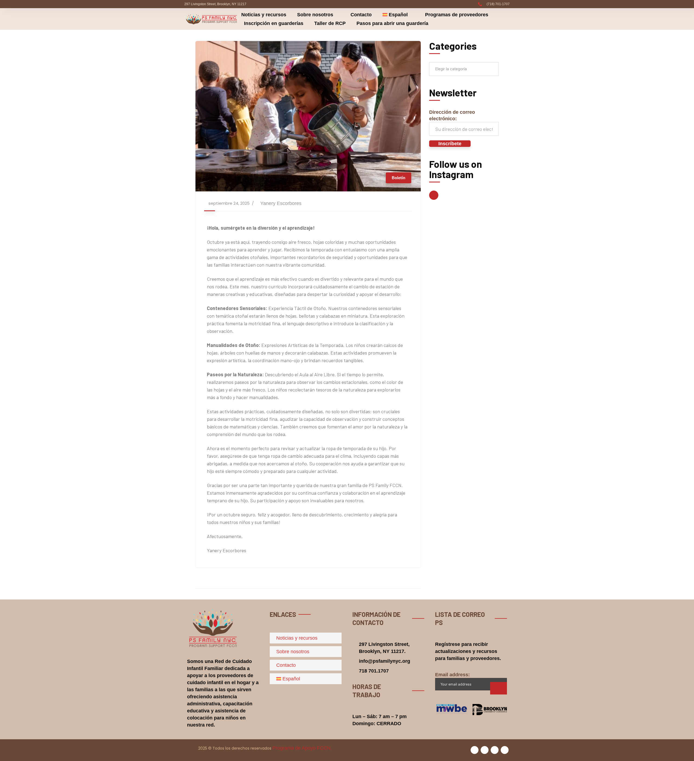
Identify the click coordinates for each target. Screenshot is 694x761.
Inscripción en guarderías (273, 23)
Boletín (398, 177)
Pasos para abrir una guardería (392, 23)
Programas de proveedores (456, 14)
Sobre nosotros (315, 14)
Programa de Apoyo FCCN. (302, 748)
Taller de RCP (330, 23)
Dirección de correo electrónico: (452, 115)
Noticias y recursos (263, 14)
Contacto (361, 14)
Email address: (452, 674)
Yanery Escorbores (280, 203)
